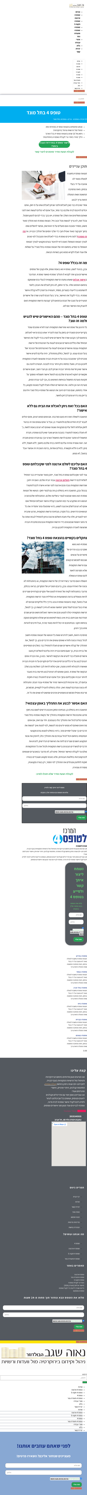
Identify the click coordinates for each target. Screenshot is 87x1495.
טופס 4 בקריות (81, 1019)
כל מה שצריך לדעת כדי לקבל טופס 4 (71, 1288)
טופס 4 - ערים (73, 119)
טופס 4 (77, 27)
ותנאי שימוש (59, 812)
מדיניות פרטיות (68, 812)
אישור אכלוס (79, 279)
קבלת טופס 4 (50, 1084)
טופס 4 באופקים (78, 1291)
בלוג (78, 45)
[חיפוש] (84, 1382)
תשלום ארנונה (62, 480)
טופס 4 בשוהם (81, 1035)
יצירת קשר (77, 88)
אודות (77, 12)
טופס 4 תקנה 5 (79, 1280)
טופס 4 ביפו (82, 1003)
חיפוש (84, 1374)
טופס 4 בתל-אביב (80, 987)
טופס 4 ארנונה (79, 1274)
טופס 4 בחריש (81, 956)
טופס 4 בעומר (81, 972)
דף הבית (83, 119)
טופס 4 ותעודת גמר (77, 33)
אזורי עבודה (77, 83)
